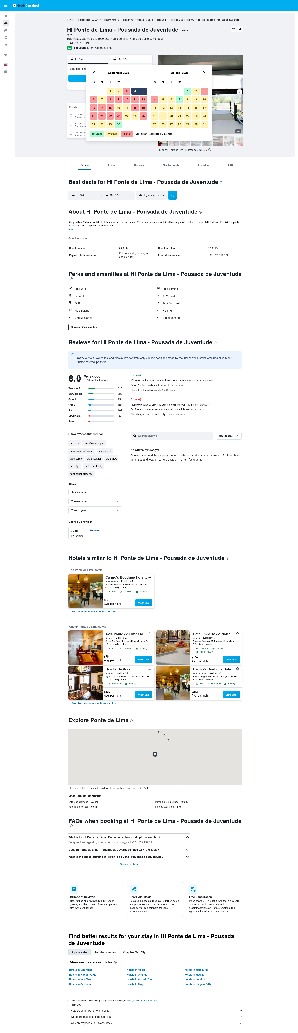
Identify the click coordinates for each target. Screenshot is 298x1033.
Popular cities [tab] (79, 952)
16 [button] (118, 108)
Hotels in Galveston (80, 984)
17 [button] (126, 108)
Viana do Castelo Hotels (148, 19)
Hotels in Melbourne (196, 969)
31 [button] (204, 124)
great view (111, 458)
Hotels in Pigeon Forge (82, 974)
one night (75, 466)
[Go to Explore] (5, 44)
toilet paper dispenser (81, 473)
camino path (104, 451)
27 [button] (93, 124)
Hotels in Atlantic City (139, 979)
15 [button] (110, 108)
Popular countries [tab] (105, 952)
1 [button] (110, 91)
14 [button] (101, 108)
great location (94, 458)
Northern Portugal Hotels (114, 19)
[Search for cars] (5, 30)
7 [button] (102, 99)
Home (70, 19)
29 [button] (110, 124)
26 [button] (143, 116)
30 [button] (118, 124)
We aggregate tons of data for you (91, 1017)
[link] (94, 611)
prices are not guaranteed (145, 1000)
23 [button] (118, 116)
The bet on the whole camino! (153, 390)
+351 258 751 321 (78, 43)
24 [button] (126, 116)
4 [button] (135, 91)
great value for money (82, 451)
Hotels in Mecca (136, 969)
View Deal (144, 603)
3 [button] (127, 91)
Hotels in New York (80, 979)
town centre (76, 458)
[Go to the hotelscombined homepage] (25, 5)
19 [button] (143, 108)
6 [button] (94, 99)
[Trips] (5, 54)
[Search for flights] (5, 15)
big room (75, 443)
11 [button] (135, 99)
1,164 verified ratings (99, 48)
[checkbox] (85, 533)
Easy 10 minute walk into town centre (157, 385)
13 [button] (93, 108)
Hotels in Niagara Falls (198, 984)
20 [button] (93, 116)
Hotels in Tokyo (136, 984)
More (71, 229)
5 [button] (143, 91)
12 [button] (143, 99)
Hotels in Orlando (137, 974)
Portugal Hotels (84, 19)
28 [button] (101, 124)
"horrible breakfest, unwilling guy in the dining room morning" (170, 404)
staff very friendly (93, 466)
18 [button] (135, 108)
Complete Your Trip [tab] (134, 952)
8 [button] (110, 99)
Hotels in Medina (194, 974)
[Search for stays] (5, 23)
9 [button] (118, 99)
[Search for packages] (5, 37)
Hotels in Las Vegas (80, 969)
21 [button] (101, 116)
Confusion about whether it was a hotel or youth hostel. (166, 409)
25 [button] (135, 116)
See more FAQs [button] (129, 864)
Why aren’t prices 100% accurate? (91, 1023)
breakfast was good (94, 443)
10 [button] (126, 99)
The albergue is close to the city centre (158, 414)
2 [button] (118, 91)
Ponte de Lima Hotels (180, 19)
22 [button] (110, 116)
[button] (6, 5)
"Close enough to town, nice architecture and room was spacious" (172, 380)
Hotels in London (195, 979)
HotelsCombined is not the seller (90, 1010)
